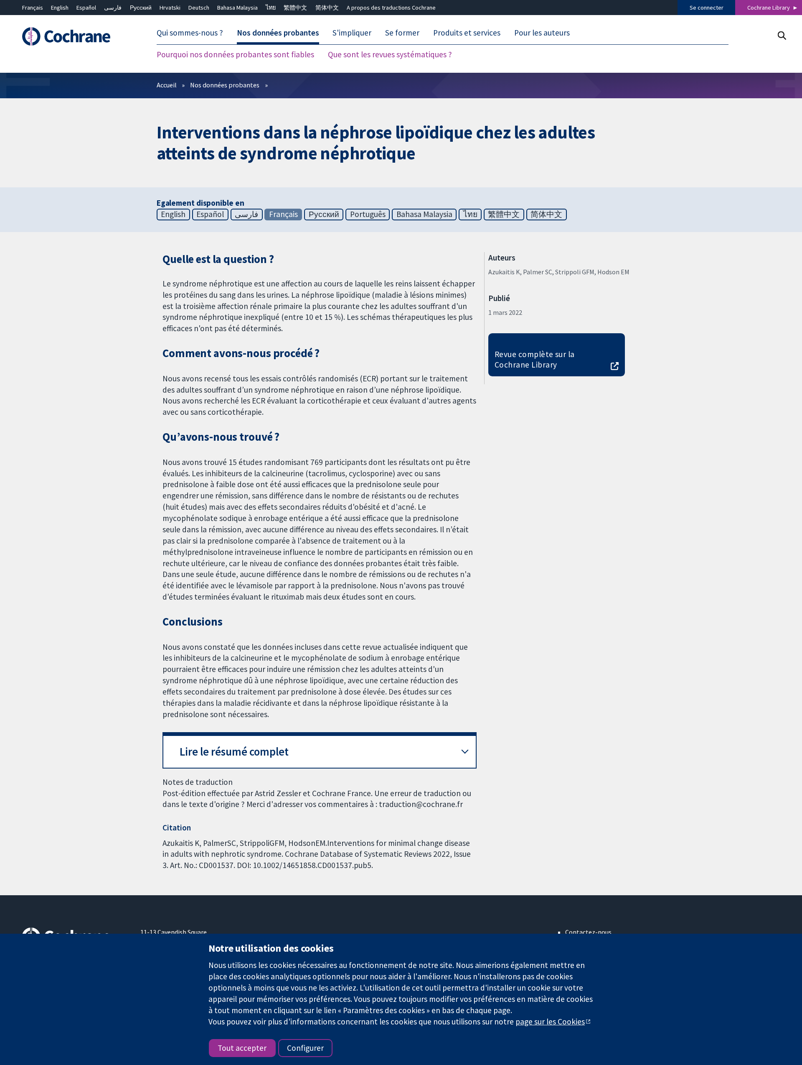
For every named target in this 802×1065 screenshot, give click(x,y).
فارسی (113, 7)
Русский (141, 7)
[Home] (75, 36)
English (60, 7)
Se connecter (706, 7)
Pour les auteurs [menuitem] (542, 33)
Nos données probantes (224, 85)
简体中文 (327, 7)
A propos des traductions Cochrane (391, 7)
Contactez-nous (588, 932)
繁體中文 (295, 7)
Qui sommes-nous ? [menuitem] (190, 33)
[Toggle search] (782, 35)
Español (86, 7)
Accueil (167, 85)
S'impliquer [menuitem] (351, 33)
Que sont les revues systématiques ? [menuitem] (390, 54)
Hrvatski (170, 7)
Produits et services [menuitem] (466, 33)
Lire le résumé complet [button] (234, 752)
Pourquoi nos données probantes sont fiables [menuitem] (235, 54)
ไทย (271, 7)
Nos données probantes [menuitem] (278, 33)
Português (368, 214)
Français (32, 7)
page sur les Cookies (550, 1021)
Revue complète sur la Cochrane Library (535, 359)
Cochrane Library (768, 7)
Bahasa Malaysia (237, 7)
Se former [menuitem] (402, 33)
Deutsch (198, 7)
